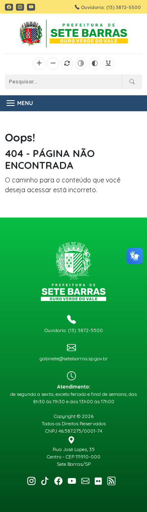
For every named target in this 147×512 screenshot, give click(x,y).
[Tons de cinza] (81, 64)
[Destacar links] (108, 64)
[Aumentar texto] (39, 64)
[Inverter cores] (94, 64)
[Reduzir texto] (53, 64)
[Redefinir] (67, 64)
